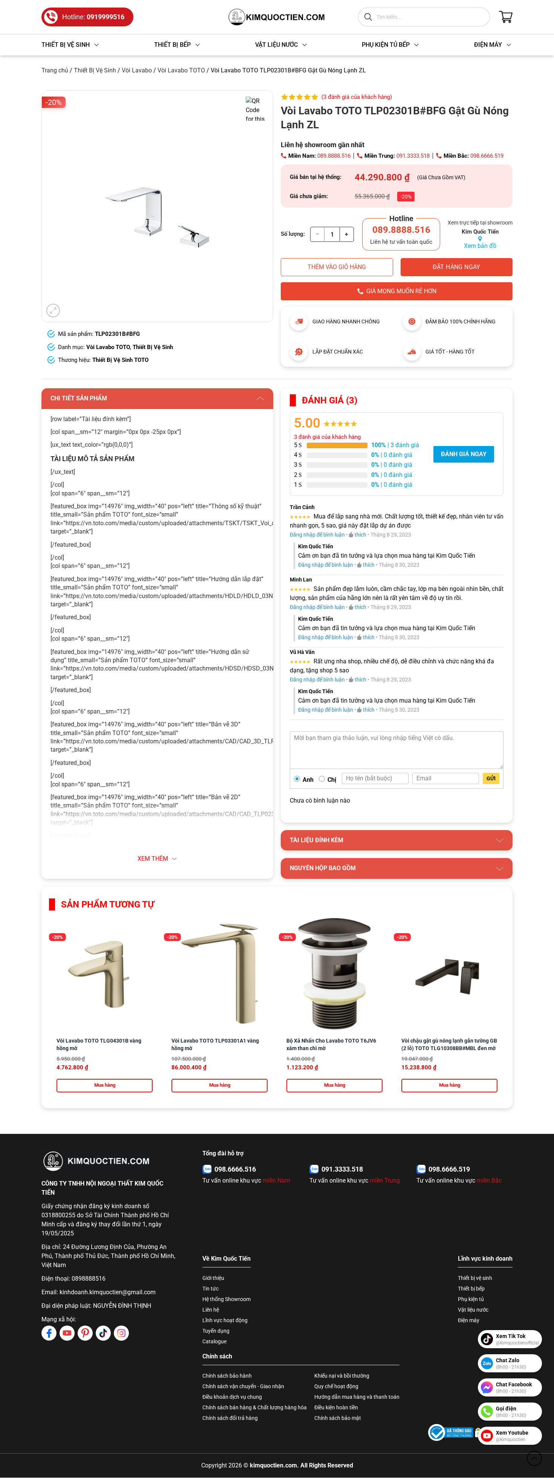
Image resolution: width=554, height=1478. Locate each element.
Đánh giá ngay (464, 454)
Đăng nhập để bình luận (317, 535)
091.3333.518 (413, 155)
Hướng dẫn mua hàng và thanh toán (356, 1397)
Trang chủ (54, 70)
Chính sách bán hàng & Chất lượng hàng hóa (254, 1407)
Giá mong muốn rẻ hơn (401, 291)
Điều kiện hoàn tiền (336, 1407)
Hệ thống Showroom (226, 1299)
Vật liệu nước (473, 1310)
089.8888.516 (333, 155)
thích (360, 535)
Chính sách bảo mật (337, 1418)
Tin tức (210, 1289)
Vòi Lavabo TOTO (181, 70)
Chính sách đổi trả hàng (230, 1418)
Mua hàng (104, 1085)
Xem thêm (153, 858)
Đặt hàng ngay (457, 267)
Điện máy (468, 1320)
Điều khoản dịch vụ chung (232, 1397)
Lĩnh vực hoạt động (225, 1320)
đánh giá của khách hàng (327, 437)
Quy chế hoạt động (336, 1386)
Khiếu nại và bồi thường (341, 1376)
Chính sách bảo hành (227, 1376)
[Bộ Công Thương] (450, 1432)
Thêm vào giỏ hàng (337, 267)
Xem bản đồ (480, 245)
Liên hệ (210, 1310)
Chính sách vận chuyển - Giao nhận (243, 1386)
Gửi (491, 778)
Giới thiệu (213, 1278)
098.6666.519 (486, 155)
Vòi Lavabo (137, 70)
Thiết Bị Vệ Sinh (95, 70)
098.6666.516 (235, 1169)
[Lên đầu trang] (534, 1458)
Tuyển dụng (216, 1331)
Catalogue (214, 1341)
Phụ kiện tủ (471, 1299)
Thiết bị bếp (471, 1289)
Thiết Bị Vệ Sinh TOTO (120, 360)
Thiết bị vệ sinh (475, 1278)
